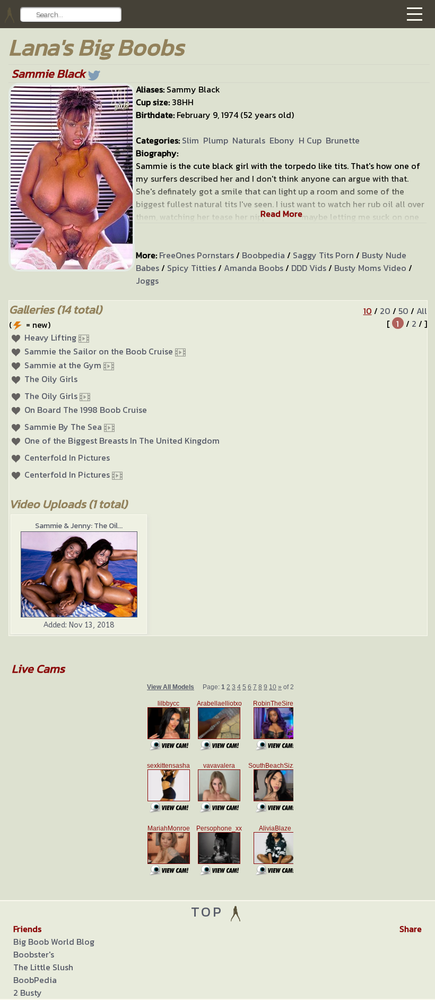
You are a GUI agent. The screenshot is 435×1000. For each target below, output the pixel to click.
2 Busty (27, 992)
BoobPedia (35, 979)
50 (403, 310)
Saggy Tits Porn (323, 255)
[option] (79, 574)
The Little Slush (43, 967)
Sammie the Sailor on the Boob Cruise (98, 351)
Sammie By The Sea (63, 426)
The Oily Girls (50, 378)
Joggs (147, 280)
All (421, 310)
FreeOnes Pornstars (196, 255)
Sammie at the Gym (62, 365)
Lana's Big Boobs (96, 47)
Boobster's (33, 954)
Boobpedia (263, 255)
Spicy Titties (191, 267)
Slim (190, 140)
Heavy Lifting (50, 337)
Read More (281, 213)
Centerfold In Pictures (67, 457)
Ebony (281, 140)
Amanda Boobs (253, 267)
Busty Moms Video (370, 267)
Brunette (343, 140)
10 (367, 310)
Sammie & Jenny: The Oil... (79, 525)
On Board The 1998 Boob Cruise (85, 409)
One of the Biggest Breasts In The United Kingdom (122, 440)
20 (385, 310)
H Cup (310, 140)
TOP (210, 911)
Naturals (248, 140)
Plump (215, 140)
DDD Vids (308, 267)
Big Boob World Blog (53, 941)
